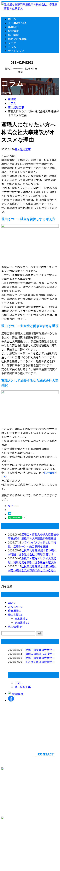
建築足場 (22, 622)
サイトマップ (16, 51)
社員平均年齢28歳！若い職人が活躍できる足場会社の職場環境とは (32, 552)
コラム (12, 47)
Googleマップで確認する (17, 836)
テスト (19, 683)
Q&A (12, 603)
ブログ (12, 43)
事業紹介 (13, 27)
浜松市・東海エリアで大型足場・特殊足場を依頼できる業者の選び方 (32, 560)
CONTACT (13, 75)
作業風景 (14, 611)
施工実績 (13, 35)
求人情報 (15, 626)
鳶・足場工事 (16, 107)
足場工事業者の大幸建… (40, 650)
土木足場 (21, 619)
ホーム (12, 19)
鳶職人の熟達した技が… (40, 654)
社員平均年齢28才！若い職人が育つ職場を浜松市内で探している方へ (32, 568)
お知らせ (15, 607)
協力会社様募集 (17, 39)
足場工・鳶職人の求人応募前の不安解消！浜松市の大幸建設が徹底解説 (33, 536)
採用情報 (13, 31)
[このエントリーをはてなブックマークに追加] (9, 514)
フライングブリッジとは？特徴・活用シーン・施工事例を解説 (32, 544)
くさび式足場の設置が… (40, 662)
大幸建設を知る (17, 23)
